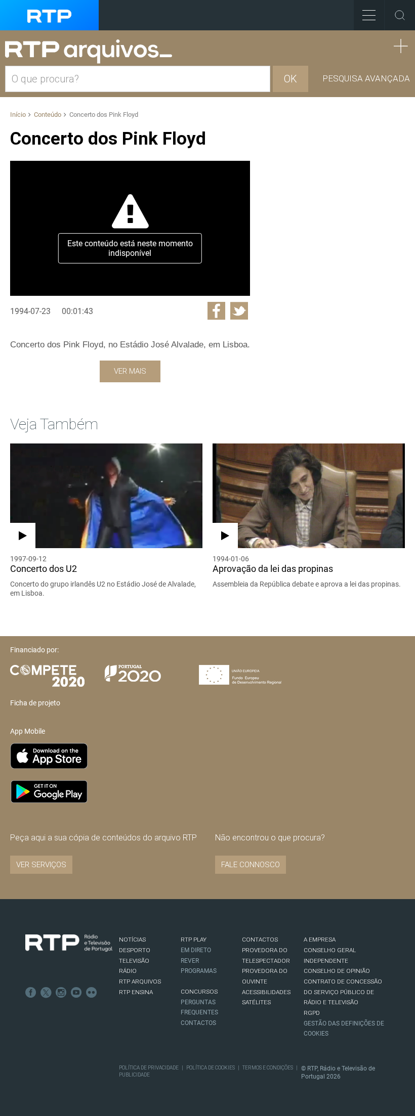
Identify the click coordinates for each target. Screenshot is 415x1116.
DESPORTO (134, 950)
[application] (130, 228)
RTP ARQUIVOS (140, 981)
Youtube (76, 992)
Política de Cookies (210, 1067)
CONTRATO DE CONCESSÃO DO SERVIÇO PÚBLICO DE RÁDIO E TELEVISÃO (343, 992)
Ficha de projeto (35, 703)
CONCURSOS (199, 991)
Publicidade (134, 1075)
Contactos (198, 1022)
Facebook (30, 992)
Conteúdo (47, 114)
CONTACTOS (260, 939)
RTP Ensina (136, 992)
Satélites (256, 1002)
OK (290, 79)
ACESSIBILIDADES (266, 992)
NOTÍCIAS (132, 939)
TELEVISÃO (134, 960)
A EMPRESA (320, 939)
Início (18, 114)
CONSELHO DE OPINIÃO (337, 970)
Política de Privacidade (149, 1067)
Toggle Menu (369, 15)
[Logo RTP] (68, 943)
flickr (91, 992)
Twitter (46, 992)
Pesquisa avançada (366, 78)
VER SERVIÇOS (41, 864)
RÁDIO (128, 970)
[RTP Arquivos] (92, 51)
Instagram (61, 992)
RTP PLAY (193, 939)
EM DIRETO (196, 950)
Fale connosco (250, 864)
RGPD (312, 1012)
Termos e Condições (267, 1067)
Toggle (400, 15)
